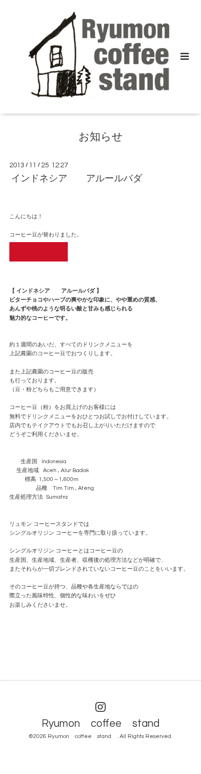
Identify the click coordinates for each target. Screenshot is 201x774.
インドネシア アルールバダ (76, 178)
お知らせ (101, 137)
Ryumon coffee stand (106, 723)
